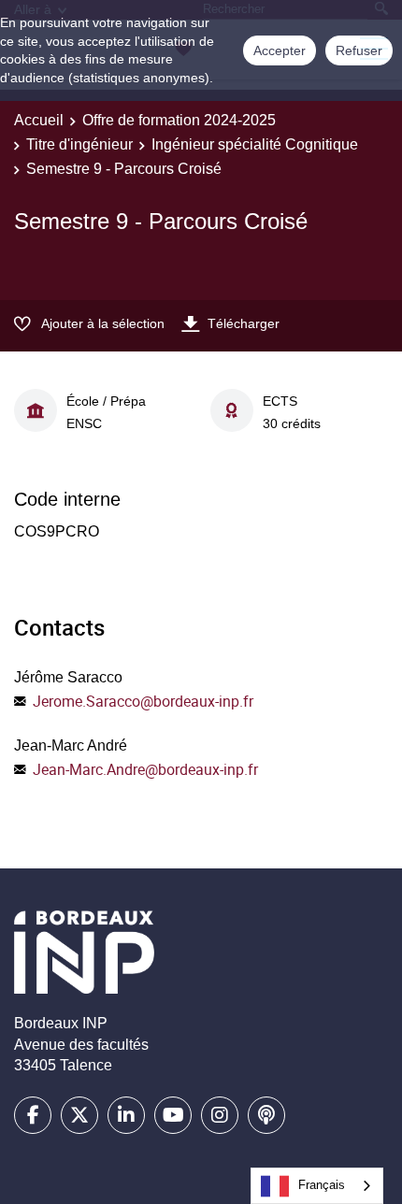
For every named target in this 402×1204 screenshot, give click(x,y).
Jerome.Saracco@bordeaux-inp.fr (143, 701)
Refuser (359, 50)
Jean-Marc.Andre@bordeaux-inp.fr (145, 769)
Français (321, 1185)
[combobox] (317, 1186)
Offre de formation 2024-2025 (179, 120)
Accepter (279, 50)
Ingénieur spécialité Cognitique (254, 144)
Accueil (39, 120)
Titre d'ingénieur (79, 144)
